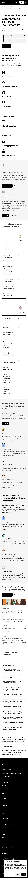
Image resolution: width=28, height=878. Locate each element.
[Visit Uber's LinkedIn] (2, 847)
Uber (3, 2)
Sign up (22, 2)
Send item (6, 46)
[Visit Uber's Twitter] (13, 847)
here (20, 870)
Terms (6, 746)
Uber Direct (21, 312)
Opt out (18, 874)
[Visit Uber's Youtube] (6, 847)
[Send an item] (3, 164)
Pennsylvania (14, 6)
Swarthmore (5, 8)
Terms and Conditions (10, 752)
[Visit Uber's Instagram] (9, 847)
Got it (23, 874)
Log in (16, 2)
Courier (20, 240)
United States (5, 6)
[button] (24, 36)
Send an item (7, 186)
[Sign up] (3, 192)
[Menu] (26, 2)
